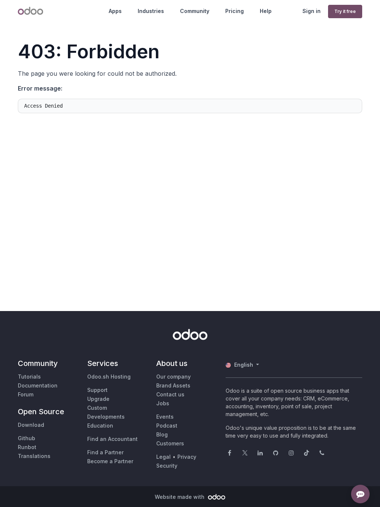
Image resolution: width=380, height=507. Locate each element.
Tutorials (29, 376)
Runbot (27, 447)
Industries (151, 11)
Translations (34, 456)
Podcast (166, 425)
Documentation (38, 385)
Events (165, 416)
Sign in (311, 11)
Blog (162, 434)
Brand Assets (173, 385)
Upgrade (98, 399)
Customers (170, 443)
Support (97, 390)
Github (26, 438)
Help (266, 11)
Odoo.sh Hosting (109, 376)
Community (194, 11)
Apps (115, 11)
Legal (163, 457)
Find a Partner (105, 452)
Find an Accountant (112, 439)
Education (100, 425)
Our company (173, 376)
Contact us (170, 394)
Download (31, 425)
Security (166, 465)
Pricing (234, 11)
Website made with (180, 497)
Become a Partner (110, 461)
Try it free (345, 11)
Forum (25, 394)
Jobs (162, 403)
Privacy (186, 457)
